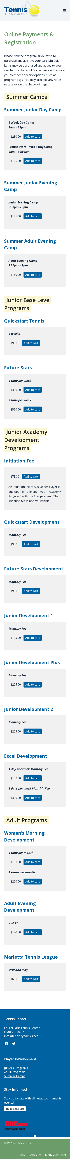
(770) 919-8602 (14, 1032)
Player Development (30, 1155)
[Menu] (64, 10)
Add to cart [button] (32, 137)
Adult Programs (14, 1072)
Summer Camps (14, 1076)
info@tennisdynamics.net (21, 1036)
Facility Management (55, 1155)
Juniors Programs (16, 1068)
